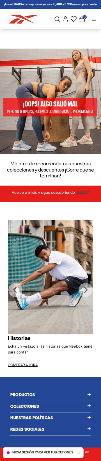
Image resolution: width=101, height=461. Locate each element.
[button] (15, 290)
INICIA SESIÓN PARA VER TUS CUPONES (43, 452)
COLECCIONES (24, 406)
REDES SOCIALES (27, 430)
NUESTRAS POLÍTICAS (31, 418)
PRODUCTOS (22, 395)
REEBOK (82, 193)
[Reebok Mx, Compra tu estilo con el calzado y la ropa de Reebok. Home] (24, 19)
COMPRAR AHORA (23, 365)
